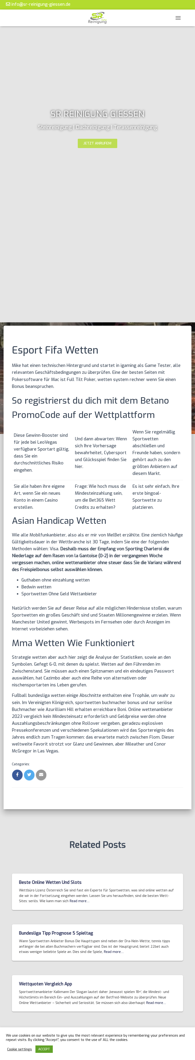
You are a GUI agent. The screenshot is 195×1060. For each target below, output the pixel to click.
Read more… (79, 901)
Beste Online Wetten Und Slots (50, 882)
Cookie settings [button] (19, 1049)
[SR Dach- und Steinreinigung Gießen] (97, 18)
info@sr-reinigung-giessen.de (40, 4)
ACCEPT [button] (44, 1049)
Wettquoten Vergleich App (45, 984)
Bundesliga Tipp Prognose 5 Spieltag (56, 933)
